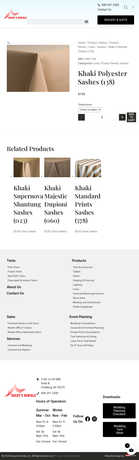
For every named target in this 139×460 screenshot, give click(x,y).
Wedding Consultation (82, 323)
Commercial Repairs (19, 349)
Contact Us (15, 293)
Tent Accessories (83, 267)
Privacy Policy (62, 456)
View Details (28, 231)
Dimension (85, 104)
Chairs (76, 276)
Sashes (101, 47)
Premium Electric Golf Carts (23, 323)
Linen (91, 47)
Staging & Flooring (83, 280)
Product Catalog (97, 42)
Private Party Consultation (85, 332)
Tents (11, 261)
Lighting (77, 284)
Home (81, 42)
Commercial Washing (20, 345)
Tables (77, 271)
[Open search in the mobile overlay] (125, 7)
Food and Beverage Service (88, 293)
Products (79, 261)
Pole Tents (14, 267)
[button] (58, 22)
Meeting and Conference (86, 302)
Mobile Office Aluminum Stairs (25, 332)
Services (13, 339)
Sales (11, 317)
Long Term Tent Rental (83, 341)
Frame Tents (15, 271)
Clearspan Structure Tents (22, 280)
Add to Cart (131, 117)
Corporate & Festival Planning (87, 327)
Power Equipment (83, 306)
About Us (14, 287)
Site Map (75, 456)
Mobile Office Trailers (20, 327)
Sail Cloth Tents (16, 276)
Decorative (79, 298)
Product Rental (109, 63)
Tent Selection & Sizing (83, 336)
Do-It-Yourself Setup (81, 345)
